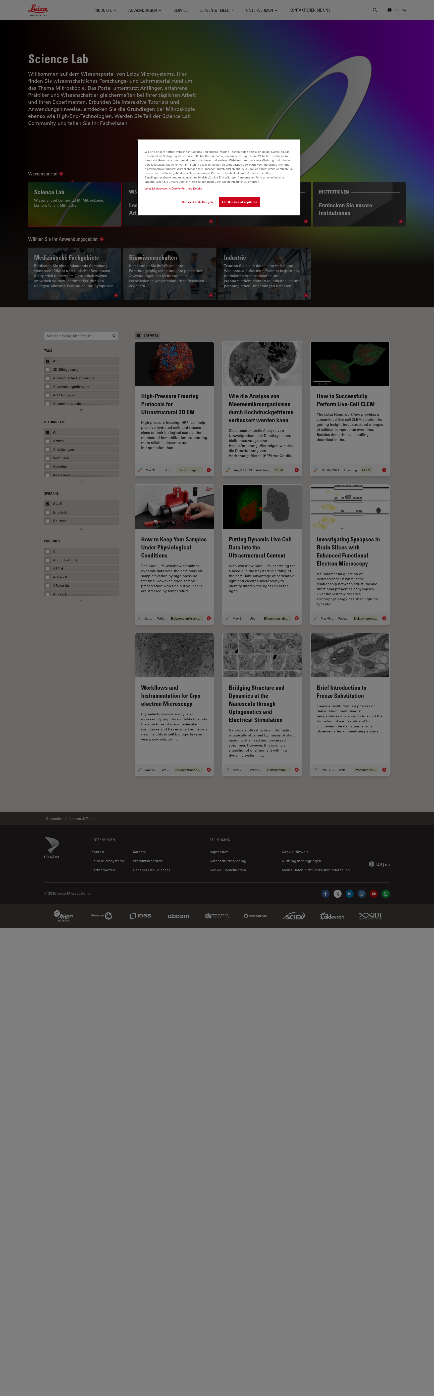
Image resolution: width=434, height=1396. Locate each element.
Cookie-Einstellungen (197, 202)
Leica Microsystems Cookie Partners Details (173, 189)
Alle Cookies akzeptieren (239, 202)
